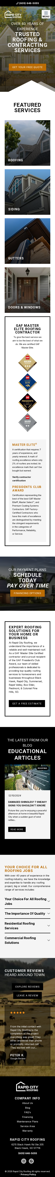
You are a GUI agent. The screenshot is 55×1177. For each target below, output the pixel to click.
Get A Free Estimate (27, 703)
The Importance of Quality (25, 913)
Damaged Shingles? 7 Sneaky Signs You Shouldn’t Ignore (27, 803)
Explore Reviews (27, 986)
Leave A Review (27, 995)
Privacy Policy (28, 1174)
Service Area (27, 1126)
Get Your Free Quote (27, 67)
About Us (27, 1103)
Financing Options (27, 593)
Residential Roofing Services (20, 926)
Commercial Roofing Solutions (20, 940)
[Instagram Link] (23, 1161)
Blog (27, 1107)
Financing (27, 1117)
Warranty (27, 1130)
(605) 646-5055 (28, 3)
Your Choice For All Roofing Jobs (25, 901)
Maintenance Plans (27, 1121)
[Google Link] (31, 1161)
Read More (18, 829)
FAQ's (27, 1112)
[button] (27, 143)
